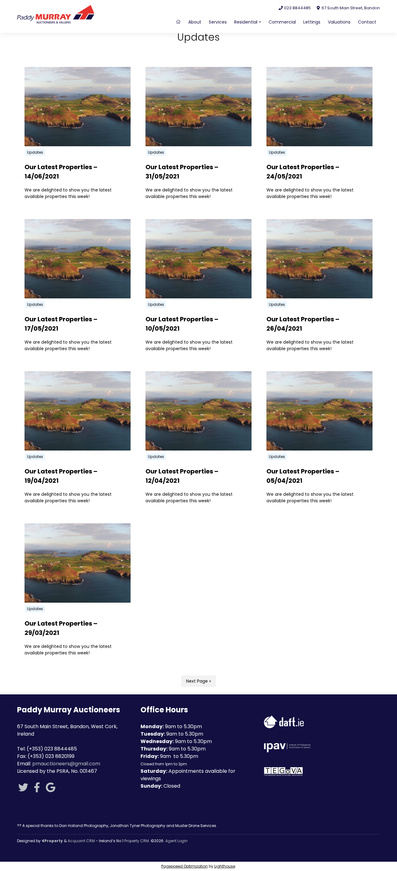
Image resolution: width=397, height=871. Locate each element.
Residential (245, 22)
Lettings (311, 22)
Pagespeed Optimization (184, 866)
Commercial (282, 22)
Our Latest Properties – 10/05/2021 (181, 324)
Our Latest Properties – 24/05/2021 (302, 172)
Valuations (339, 22)
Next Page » (198, 681)
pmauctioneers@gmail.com (66, 763)
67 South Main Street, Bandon (350, 8)
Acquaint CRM (81, 840)
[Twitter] (23, 789)
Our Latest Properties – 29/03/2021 (61, 628)
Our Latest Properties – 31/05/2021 (181, 172)
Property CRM (136, 840)
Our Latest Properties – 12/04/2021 (181, 476)
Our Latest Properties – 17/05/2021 (61, 324)
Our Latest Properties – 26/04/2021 (302, 324)
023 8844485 (297, 8)
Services (218, 22)
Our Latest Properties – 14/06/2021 (61, 172)
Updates (35, 152)
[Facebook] (37, 789)
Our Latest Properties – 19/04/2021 (61, 476)
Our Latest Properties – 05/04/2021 (302, 476)
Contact (367, 22)
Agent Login (176, 840)
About (194, 22)
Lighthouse (224, 866)
